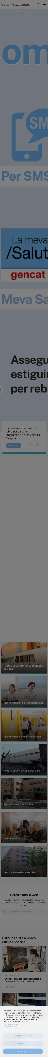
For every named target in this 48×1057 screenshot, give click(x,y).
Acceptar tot (23, 1051)
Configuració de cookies (23, 1036)
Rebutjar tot (22, 1043)
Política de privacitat (11, 1024)
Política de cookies (10, 1027)
